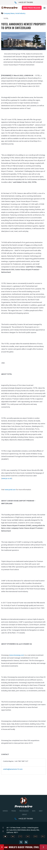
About (41, 811)
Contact (24, 814)
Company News (9, 13)
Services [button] (5, 811)
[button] (44, 7)
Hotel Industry (20, 13)
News (33, 811)
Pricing (13, 811)
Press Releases (24, 811)
